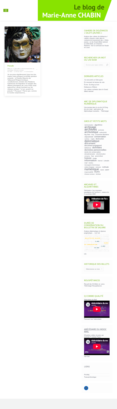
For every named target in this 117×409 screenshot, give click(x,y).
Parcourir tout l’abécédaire (92, 319)
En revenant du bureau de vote (94, 82)
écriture (98, 174)
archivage (90, 127)
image (95, 158)
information (90, 160)
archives (90, 129)
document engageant (93, 145)
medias (91, 163)
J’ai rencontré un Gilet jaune (93, 80)
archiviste (101, 130)
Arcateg (86, 374)
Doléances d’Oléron (90, 87)
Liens (87, 366)
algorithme (98, 125)
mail (85, 163)
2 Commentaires (28, 71)
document (89, 143)
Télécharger (105, 111)
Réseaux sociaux (19, 70)
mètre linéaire (89, 167)
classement (88, 137)
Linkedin (106, 161)
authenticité (103, 132)
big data (87, 134)
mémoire (98, 167)
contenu (86, 139)
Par (9, 71)
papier (107, 170)
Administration (88, 125)
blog (92, 134)
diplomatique (91, 141)
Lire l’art (97, 233)
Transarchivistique (90, 377)
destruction (100, 139)
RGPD (97, 172)
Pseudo (10, 66)
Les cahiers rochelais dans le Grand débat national (96, 90)
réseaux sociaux (89, 174)
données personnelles (95, 150)
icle (85, 254)
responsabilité (88, 172)
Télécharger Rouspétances (93, 286)
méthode (105, 167)
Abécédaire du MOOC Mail (95, 330)
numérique (91, 169)
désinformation (101, 154)
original (102, 169)
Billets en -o (10, 68)
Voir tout (87, 356)
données (97, 147)
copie (92, 139)
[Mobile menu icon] (5, 10)
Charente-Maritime (102, 134)
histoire (88, 158)
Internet (100, 160)
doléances (87, 148)
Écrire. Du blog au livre (91, 85)
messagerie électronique (92, 165)
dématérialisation (89, 154)
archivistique (91, 132)
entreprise (87, 156)
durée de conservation (92, 152)
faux (92, 156)
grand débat (99, 156)
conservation (100, 137)
